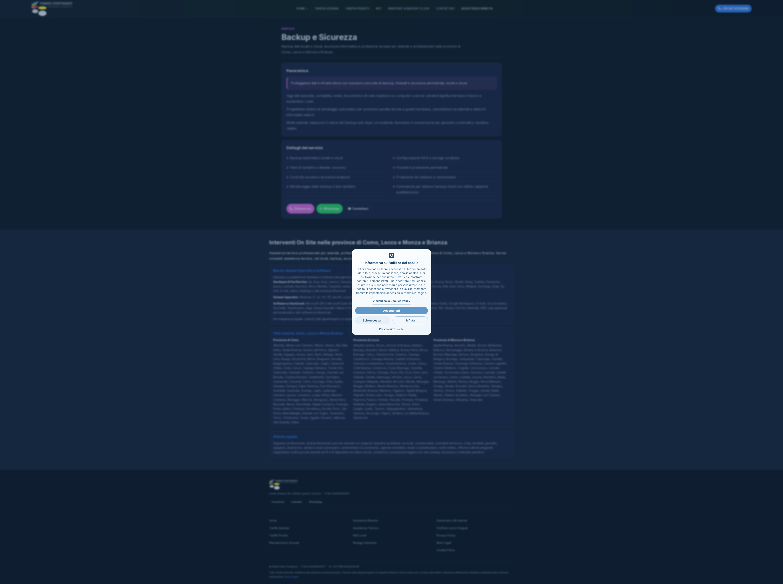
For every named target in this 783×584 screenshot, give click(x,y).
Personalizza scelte (391, 329)
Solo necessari (373, 320)
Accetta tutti (391, 310)
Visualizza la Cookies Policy (391, 301)
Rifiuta (410, 320)
